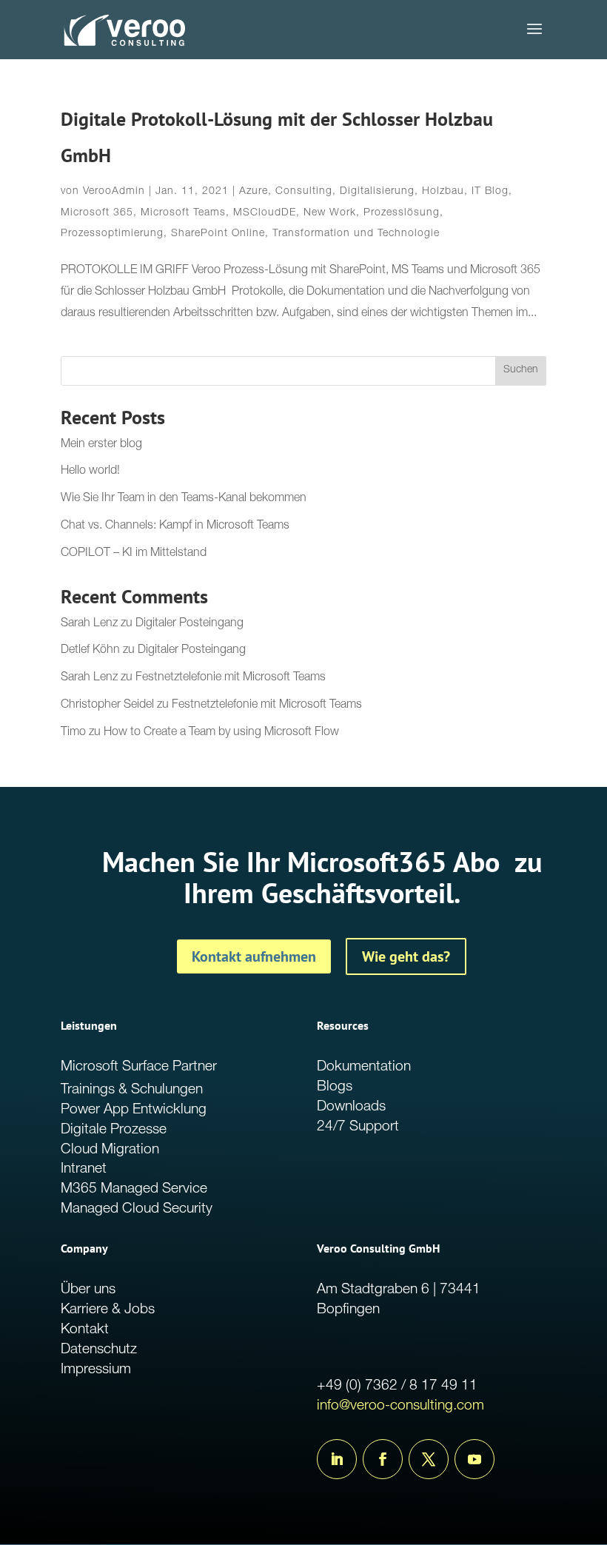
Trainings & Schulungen (132, 1090)
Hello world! (90, 471)
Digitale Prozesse (114, 1130)
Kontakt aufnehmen (254, 956)
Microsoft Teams (183, 213)
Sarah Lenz (89, 624)
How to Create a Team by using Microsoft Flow (221, 733)
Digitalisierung (377, 192)
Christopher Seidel (107, 705)
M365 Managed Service (134, 1189)
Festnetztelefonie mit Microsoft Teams (230, 678)
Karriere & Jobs (108, 1310)
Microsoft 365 (97, 213)
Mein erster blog (101, 445)
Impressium (96, 1370)
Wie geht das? (406, 956)
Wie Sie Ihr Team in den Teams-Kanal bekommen (183, 499)
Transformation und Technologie (356, 234)
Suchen (520, 370)
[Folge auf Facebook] (383, 1459)
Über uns (88, 1290)
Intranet (84, 1169)
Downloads (351, 1107)
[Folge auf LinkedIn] (337, 1459)
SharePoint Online (218, 234)
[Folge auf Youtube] (474, 1459)
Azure (253, 192)
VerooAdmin (114, 192)
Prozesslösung (401, 213)
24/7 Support (358, 1127)
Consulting (303, 192)
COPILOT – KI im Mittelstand (134, 554)
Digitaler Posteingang (189, 624)
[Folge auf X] (429, 1459)
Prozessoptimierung (112, 234)
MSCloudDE (264, 213)
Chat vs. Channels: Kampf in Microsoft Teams (175, 526)
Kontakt (85, 1330)
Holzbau (443, 192)
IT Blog (490, 192)
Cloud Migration (110, 1150)
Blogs (334, 1087)
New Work (330, 213)
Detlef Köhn (90, 651)
